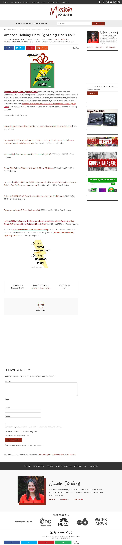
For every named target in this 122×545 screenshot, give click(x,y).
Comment (8, 381)
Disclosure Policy (61, 39)
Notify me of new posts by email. (18, 436)
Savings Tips (16, 2)
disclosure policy (67, 41)
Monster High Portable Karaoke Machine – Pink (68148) (27, 154)
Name (7, 399)
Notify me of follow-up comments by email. (22, 432)
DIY (57, 2)
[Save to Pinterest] (46, 542)
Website (8, 416)
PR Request (111, 47)
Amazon (34, 288)
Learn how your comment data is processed (56, 455)
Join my (31, 230)
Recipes (51, 2)
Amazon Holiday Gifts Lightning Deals (21, 92)
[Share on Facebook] (12, 542)
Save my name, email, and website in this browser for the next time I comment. (33, 427)
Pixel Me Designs (64, 538)
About (5, 2)
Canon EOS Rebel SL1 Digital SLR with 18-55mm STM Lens (28, 168)
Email (7, 408)
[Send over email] (63, 542)
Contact (100, 47)
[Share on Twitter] (29, 542)
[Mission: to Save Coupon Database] (102, 171)
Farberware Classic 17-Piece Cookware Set (22, 210)
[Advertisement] (41, 337)
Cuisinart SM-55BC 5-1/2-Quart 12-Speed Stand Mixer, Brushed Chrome (34, 196)
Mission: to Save (61, 12)
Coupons (65, 2)
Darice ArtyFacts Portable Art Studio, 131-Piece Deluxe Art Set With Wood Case (37, 126)
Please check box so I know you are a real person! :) (24, 445)
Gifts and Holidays (44, 288)
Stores (26, 2)
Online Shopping (38, 2)
